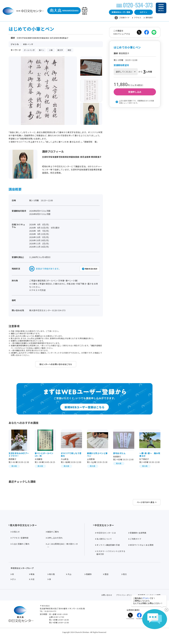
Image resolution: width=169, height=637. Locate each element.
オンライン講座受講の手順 (108, 545)
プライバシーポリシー (125, 595)
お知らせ (16, 531)
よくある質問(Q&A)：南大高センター (62, 545)
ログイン (143, 12)
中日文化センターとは (106, 532)
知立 (125, 574)
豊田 (106, 574)
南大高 (52, 574)
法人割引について (104, 539)
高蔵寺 (89, 574)
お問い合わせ (106, 595)
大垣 (32, 579)
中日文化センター (104, 525)
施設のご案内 (53, 531)
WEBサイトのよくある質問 (141, 545)
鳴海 (32, 574)
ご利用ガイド (124, 17)
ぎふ (14, 579)
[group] (91, 67)
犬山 (69, 574)
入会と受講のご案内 (20, 544)
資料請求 (149, 17)
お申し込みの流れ (55, 537)
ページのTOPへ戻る (145, 502)
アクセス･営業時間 (20, 537)
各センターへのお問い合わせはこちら (55, 364)
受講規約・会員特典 (138, 532)
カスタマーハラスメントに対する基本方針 (110, 552)
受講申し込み (134, 91)
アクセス (137, 17)
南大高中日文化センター (23, 525)
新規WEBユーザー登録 (121, 12)
